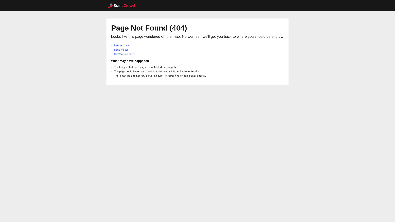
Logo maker (121, 49)
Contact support (124, 54)
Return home (121, 45)
